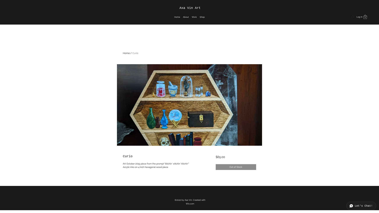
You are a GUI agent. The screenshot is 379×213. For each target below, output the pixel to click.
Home (126, 53)
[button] (365, 17)
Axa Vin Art (190, 8)
